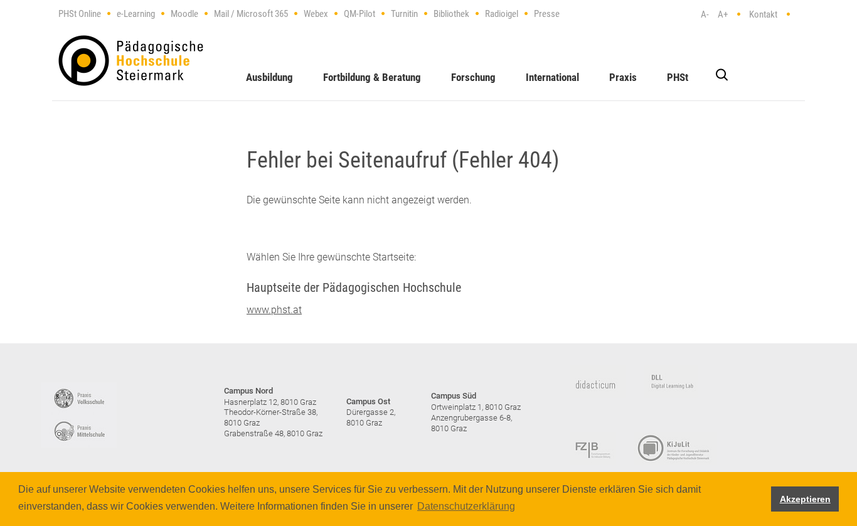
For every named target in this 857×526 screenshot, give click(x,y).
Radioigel (501, 13)
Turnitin (404, 13)
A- (705, 14)
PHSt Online (79, 13)
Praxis (623, 77)
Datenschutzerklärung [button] (466, 506)
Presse (547, 13)
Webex (316, 13)
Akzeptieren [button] (805, 499)
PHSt (677, 77)
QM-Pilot (359, 13)
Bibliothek (451, 13)
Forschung (473, 77)
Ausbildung (269, 77)
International (552, 77)
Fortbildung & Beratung (372, 77)
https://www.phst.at (130, 60)
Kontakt (763, 14)
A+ (723, 14)
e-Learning (136, 13)
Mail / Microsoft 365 (251, 13)
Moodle (184, 13)
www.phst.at (274, 310)
